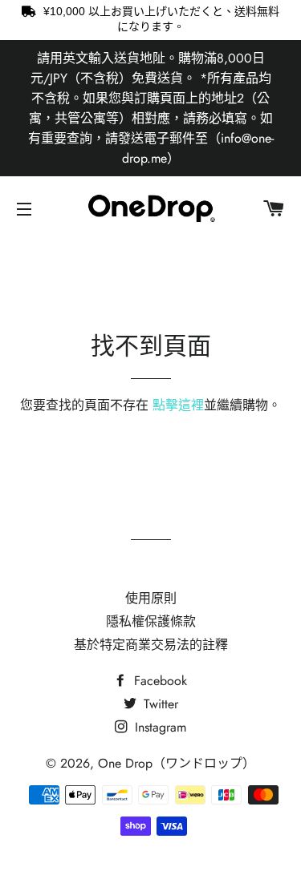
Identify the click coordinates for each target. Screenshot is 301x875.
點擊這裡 (178, 405)
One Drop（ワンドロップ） (176, 763)
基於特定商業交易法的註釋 (151, 644)
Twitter (159, 704)
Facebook (158, 680)
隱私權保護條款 (151, 621)
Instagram (158, 727)
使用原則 (151, 598)
